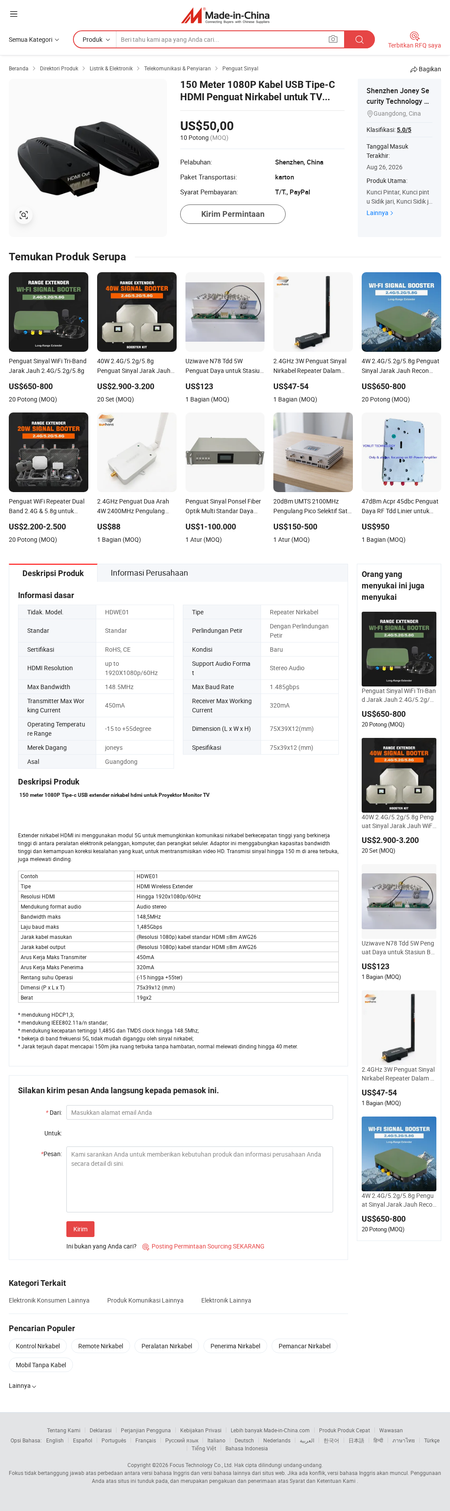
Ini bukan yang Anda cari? (101, 1246)
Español (82, 1440)
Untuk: (53, 1133)
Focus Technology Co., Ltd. (201, 1464)
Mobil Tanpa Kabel (41, 1365)
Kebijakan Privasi (200, 1430)
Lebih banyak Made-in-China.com (270, 1430)
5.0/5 (404, 129)
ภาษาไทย (403, 1440)
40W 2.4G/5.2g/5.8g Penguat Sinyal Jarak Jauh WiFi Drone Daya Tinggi (398, 821)
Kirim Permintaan (233, 214)
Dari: (54, 1112)
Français (145, 1440)
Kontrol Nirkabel (38, 1346)
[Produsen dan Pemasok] (225, 15)
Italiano (216, 1440)
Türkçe (431, 1440)
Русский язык (181, 1440)
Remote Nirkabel (100, 1346)
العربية (307, 1440)
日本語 (356, 1440)
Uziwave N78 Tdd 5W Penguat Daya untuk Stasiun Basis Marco (398, 947)
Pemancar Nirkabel (304, 1346)
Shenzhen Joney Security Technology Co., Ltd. (398, 101)
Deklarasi (101, 1430)
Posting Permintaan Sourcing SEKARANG (203, 1246)
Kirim (80, 1229)
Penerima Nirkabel (235, 1346)
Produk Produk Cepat (344, 1430)
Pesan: (51, 1154)
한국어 (331, 1440)
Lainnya (377, 212)
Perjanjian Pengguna (146, 1430)
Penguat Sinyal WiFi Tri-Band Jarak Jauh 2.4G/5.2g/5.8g (399, 695)
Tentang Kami (63, 1430)
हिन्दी (378, 1440)
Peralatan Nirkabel (167, 1346)
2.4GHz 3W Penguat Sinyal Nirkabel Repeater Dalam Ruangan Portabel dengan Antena (398, 1074)
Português (114, 1440)
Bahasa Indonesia (246, 1448)
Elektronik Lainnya (226, 1300)
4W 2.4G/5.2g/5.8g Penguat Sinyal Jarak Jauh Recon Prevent (399, 1200)
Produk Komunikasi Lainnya (145, 1300)
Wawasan (391, 1430)
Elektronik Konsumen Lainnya (49, 1300)
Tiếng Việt (204, 1448)
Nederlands (276, 1440)
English (55, 1440)
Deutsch (244, 1440)
